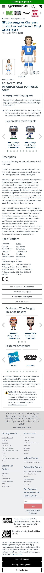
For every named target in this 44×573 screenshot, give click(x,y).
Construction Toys (33, 102)
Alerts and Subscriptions (31, 443)
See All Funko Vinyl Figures (22, 296)
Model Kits (10, 105)
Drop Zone (5, 473)
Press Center (27, 482)
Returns (26, 440)
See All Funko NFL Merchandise (22, 287)
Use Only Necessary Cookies (22, 565)
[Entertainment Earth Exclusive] (18, 13)
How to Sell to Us (29, 479)
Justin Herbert (21, 251)
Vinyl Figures (7, 102)
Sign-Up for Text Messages (33, 511)
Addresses (27, 448)
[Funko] (26, 13)
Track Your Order (29, 438)
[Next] (40, 12)
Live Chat (5, 443)
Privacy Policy (17, 554)
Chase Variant (21, 256)
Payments (27, 450)
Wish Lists (27, 445)
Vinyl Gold (19, 254)
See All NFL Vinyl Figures (22, 291)
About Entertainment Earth (32, 471)
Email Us (4, 440)
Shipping (26, 453)
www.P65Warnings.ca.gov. (17, 405)
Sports (22, 246)
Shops (4, 476)
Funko (18, 244)
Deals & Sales (6, 486)
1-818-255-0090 (6, 445)
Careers (26, 484)
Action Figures (35, 100)
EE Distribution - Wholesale (32, 462)
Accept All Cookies (22, 559)
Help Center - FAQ (7, 438)
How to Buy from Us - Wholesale (30, 475)
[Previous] (3, 12)
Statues (23, 102)
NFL (17, 246)
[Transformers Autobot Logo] (35, 13)
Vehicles (16, 102)
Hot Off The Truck (7, 481)
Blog (3, 484)
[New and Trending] (9, 13)
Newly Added (6, 478)
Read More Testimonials (22, 427)
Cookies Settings (22, 570)
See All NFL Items (22, 301)
